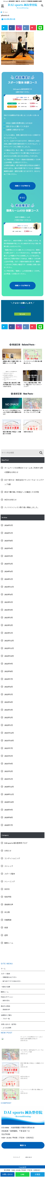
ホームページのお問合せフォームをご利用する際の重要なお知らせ (23, 470)
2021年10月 (9, 740)
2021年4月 (8, 764)
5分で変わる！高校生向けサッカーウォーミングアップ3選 (24, 482)
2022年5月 (8, 694)
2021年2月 (8, 771)
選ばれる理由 (5, 1006)
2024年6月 (8, 571)
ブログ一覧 (6, 1019)
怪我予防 (7, 897)
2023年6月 (8, 594)
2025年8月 (8, 541)
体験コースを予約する (22, 186)
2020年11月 (9, 794)
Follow (22, 307)
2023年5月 (8, 602)
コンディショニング (12, 858)
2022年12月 (9, 641)
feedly (23, 314)
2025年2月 (8, 564)
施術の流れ (6, 1000)
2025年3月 (8, 556)
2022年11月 (9, 648)
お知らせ (7, 851)
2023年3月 (8, 617)
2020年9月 (8, 810)
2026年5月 (8, 525)
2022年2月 (8, 717)
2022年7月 (8, 679)
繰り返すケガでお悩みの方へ (12, 981)
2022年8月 (8, 671)
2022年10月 (9, 656)
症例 (6, 935)
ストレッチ (8, 866)
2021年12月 (9, 733)
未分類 (7, 912)
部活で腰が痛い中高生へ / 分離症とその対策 (21, 492)
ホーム (3, 969)
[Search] (40, 453)
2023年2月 (8, 625)
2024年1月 (8, 579)
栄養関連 (7, 920)
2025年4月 (8, 548)
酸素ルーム (8, 943)
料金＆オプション (7, 997)
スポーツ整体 (9, 874)
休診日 (7, 889)
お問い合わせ (7, 1174)
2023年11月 (9, 587)
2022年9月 (8, 664)
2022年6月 (8, 687)
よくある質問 (7, 1028)
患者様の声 (8, 904)
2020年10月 (9, 802)
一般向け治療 (5, 987)
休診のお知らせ (10, 500)
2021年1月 (8, 779)
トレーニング (9, 881)
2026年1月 (8, 533)
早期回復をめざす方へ (10, 977)
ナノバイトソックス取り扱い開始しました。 (21, 507)
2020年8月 (8, 817)
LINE (22, 1174)
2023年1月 (8, 633)
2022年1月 (8, 725)
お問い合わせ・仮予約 (8, 1024)
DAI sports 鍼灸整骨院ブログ (15, 843)
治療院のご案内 (6, 1015)
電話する (23, 1145)
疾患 (6, 927)
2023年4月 (8, 610)
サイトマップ (16, 1157)
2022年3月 (8, 710)
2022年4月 (8, 702)
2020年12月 (9, 787)
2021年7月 (8, 748)
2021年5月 (8, 756)
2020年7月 (8, 825)
